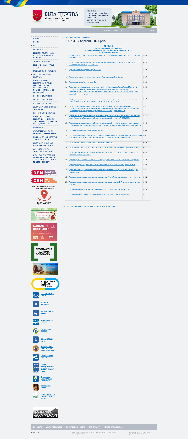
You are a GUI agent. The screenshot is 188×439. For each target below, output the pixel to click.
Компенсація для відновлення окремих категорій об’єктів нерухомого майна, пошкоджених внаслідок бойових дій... (44, 86)
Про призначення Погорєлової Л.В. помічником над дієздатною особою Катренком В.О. (100, 189)
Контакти (91, 18)
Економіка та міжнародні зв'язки (44, 66)
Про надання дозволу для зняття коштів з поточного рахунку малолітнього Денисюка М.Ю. (102, 165)
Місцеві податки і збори (43, 103)
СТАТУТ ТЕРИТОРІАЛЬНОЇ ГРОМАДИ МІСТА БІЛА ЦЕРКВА (44, 132)
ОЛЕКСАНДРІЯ (94, 427)
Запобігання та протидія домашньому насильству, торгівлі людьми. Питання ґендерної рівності (44, 158)
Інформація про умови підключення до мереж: (43, 144)
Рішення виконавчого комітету (81, 37)
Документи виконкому (97, 15)
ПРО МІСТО (37, 427)
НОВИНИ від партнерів (42, 96)
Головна (37, 38)
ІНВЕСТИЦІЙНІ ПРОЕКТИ (75, 427)
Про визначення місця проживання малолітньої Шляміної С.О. (91, 143)
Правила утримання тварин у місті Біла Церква (45, 138)
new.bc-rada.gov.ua (113, 427)
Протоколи (38, 127)
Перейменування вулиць (44, 113)
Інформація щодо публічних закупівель (45, 108)
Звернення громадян (96, 20)
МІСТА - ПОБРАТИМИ (54, 427)
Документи (38, 49)
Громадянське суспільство (45, 71)
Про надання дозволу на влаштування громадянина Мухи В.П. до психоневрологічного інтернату (104, 177)
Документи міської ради (98, 13)
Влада (35, 46)
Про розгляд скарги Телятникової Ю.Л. (83, 82)
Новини (36, 42)
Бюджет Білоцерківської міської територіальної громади (43, 55)
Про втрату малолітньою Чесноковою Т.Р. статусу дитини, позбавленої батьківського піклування (104, 160)
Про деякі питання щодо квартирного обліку (85, 70)
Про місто (91, 11)
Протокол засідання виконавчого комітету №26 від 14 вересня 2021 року (88, 206)
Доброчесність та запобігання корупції (42, 150)
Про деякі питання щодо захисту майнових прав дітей (88, 130)
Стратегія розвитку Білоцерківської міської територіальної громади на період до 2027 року (45, 120)
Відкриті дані (93, 22)
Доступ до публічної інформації (42, 76)
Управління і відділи (41, 61)
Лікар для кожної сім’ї (42, 100)
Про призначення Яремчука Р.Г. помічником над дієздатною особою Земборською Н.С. (100, 194)
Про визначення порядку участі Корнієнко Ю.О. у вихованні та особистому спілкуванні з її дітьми (104, 148)
